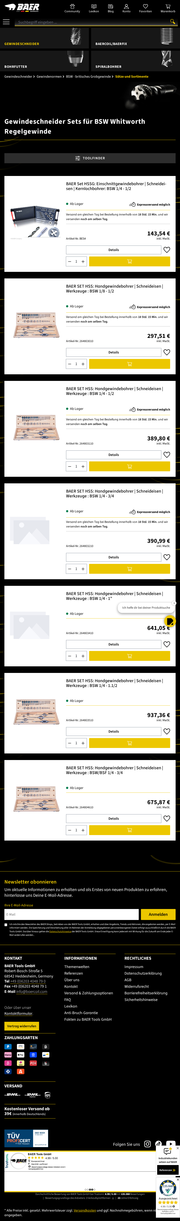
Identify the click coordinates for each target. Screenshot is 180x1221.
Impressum (133, 967)
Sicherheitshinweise (141, 999)
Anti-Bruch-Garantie (81, 1013)
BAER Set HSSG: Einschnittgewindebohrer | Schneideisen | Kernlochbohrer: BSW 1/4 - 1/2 (116, 186)
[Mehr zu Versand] (27, 1095)
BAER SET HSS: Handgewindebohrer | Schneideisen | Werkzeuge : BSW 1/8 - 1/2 (114, 289)
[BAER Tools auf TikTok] (156, 1144)
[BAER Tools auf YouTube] (169, 1144)
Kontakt (71, 986)
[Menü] (6, 20)
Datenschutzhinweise (60, 931)
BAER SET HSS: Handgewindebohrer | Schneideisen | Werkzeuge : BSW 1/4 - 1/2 (114, 391)
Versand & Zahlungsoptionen (88, 993)
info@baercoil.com (31, 991)
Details (113, 249)
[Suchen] (173, 21)
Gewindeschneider (21, 43)
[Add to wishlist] (167, 250)
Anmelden (158, 914)
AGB (127, 980)
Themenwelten (76, 967)
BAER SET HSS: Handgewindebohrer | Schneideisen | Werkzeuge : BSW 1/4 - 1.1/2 (114, 683)
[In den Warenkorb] (129, 261)
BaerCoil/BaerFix (111, 43)
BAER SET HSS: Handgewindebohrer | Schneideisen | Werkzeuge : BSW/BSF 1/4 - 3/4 (114, 771)
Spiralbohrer (108, 66)
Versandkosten (85, 1210)
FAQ (67, 999)
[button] (170, 621)
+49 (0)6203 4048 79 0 (28, 981)
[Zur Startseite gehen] (30, 8)
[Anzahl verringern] (69, 261)
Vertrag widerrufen (21, 1026)
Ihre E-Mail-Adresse (18, 905)
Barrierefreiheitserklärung (145, 993)
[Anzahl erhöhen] (83, 261)
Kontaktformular (18, 1013)
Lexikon (70, 1006)
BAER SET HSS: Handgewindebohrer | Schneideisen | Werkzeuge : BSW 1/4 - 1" (114, 596)
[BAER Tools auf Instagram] (145, 1144)
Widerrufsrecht (136, 986)
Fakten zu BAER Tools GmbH (88, 1019)
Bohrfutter (15, 66)
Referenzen (73, 973)
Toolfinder (93, 158)
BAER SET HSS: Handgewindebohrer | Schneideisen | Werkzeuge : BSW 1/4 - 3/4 (114, 494)
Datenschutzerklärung (143, 973)
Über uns (71, 980)
